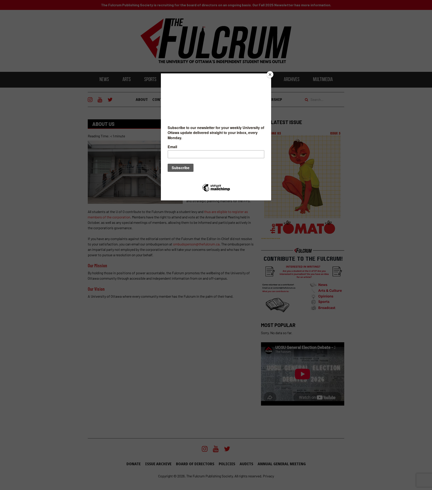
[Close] (270, 74)
